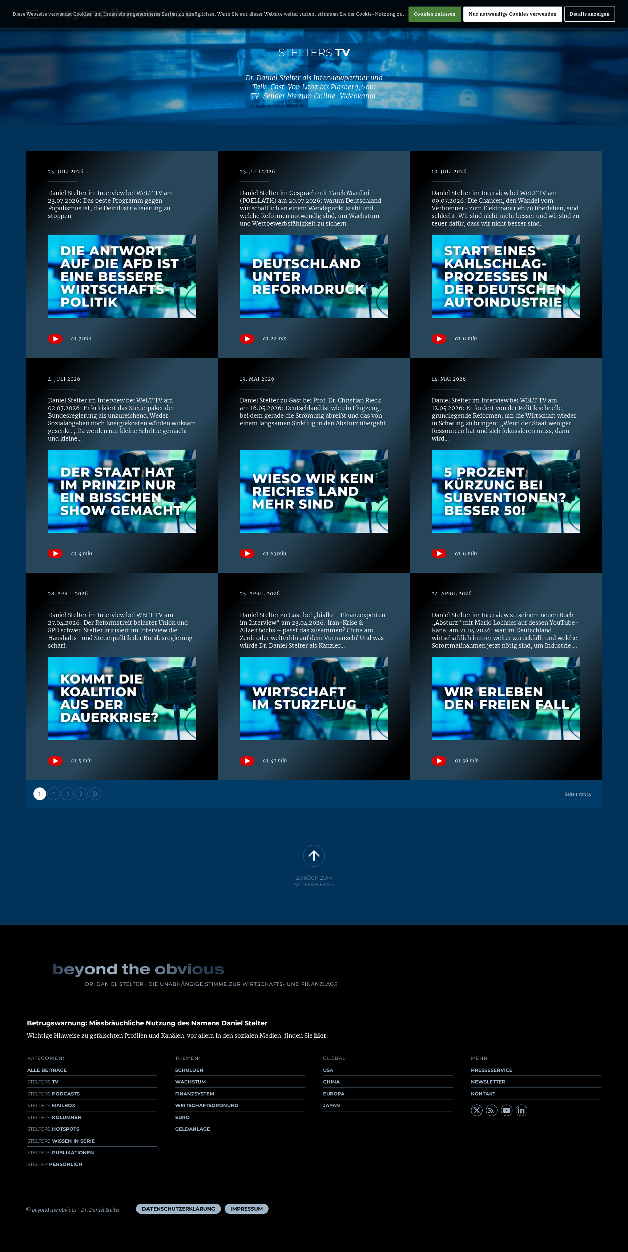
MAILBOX (51, 1105)
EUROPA (334, 1094)
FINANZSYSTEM (194, 1094)
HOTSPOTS (53, 1129)
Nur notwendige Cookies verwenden (512, 14)
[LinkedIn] (521, 1110)
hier (320, 1035)
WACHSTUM (190, 1082)
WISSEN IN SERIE (61, 1141)
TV (43, 1082)
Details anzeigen (590, 14)
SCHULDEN (189, 1070)
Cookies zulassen (435, 14)
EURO (182, 1117)
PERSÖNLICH (54, 1164)
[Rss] (492, 1110)
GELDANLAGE (192, 1129)
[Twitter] (477, 1110)
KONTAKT (483, 1094)
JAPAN (331, 1105)
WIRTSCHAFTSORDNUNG (206, 1105)
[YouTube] (506, 1110)
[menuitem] (178, 1209)
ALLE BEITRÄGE (47, 1070)
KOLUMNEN (54, 1117)
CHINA (331, 1082)
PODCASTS (53, 1094)
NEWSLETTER (488, 1082)
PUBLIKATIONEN (60, 1152)
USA (328, 1070)
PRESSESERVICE (491, 1070)
